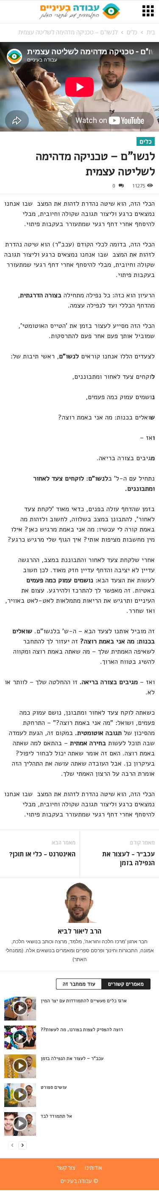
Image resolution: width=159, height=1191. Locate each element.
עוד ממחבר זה (79, 984)
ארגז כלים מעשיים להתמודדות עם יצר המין (84, 1001)
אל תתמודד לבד (56, 1116)
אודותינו (93, 1167)
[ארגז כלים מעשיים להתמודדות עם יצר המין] (20, 1008)
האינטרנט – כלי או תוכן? (42, 854)
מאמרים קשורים (126, 984)
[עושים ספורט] (20, 1095)
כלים (132, 32)
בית (151, 32)
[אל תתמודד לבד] (20, 1124)
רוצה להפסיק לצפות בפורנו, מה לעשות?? (82, 1029)
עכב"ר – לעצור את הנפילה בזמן (128, 858)
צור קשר (66, 1167)
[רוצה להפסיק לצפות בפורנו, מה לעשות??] (20, 1037)
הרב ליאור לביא (79, 931)
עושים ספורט (54, 1087)
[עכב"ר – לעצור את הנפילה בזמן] (20, 1066)
